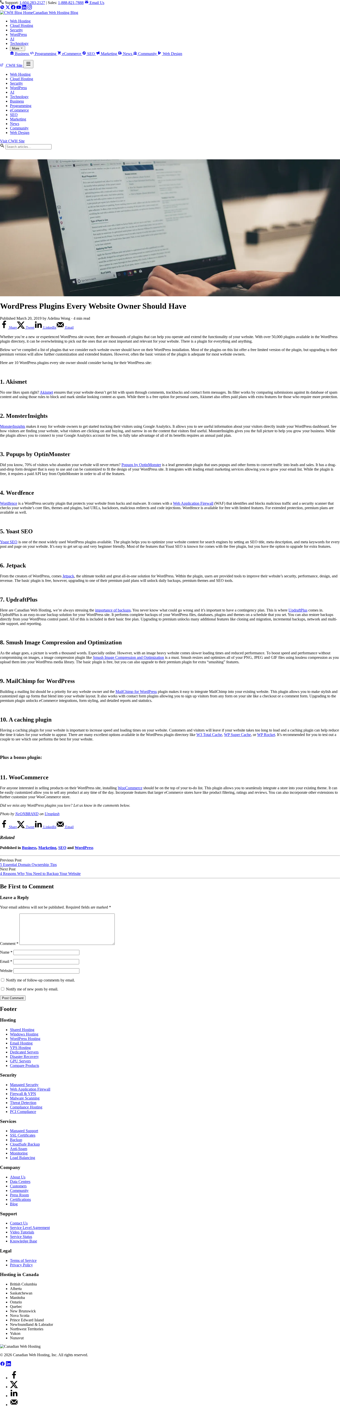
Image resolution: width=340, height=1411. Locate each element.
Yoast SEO (8, 542)
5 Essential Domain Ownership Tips (28, 864)
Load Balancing (22, 1158)
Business (22, 54)
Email (6, 961)
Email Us (96, 2)
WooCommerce (130, 788)
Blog (14, 1204)
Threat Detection (23, 1103)
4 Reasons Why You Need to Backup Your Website (40, 873)
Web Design (172, 54)
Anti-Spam (18, 1149)
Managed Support (24, 1131)
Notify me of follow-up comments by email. (40, 980)
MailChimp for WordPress (136, 691)
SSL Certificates (22, 1135)
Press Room (19, 1195)
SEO (91, 54)
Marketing (109, 54)
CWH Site (14, 65)
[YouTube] (19, 8)
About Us (17, 1177)
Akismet (46, 392)
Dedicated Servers (24, 1052)
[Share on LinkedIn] (14, 1396)
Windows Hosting (24, 1034)
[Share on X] (14, 1387)
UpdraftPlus (297, 610)
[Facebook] (13, 8)
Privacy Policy (21, 1265)
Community (147, 54)
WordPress (18, 34)
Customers (18, 1186)
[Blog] (2, 8)
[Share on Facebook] (14, 1378)
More (16, 48)
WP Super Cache (237, 735)
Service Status (21, 1236)
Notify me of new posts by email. (32, 989)
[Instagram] (29, 8)
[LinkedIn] (24, 8)
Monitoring (19, 1153)
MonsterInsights (12, 426)
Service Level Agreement (30, 1228)
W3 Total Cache (209, 735)
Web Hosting (20, 21)
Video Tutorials (22, 1232)
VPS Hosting (20, 1047)
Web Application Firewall (193, 503)
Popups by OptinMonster (141, 465)
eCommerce (71, 54)
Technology (19, 43)
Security (16, 30)
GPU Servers (20, 1061)
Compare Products (24, 1065)
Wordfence (8, 503)
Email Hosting (21, 1043)
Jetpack (68, 576)
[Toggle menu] (28, 64)
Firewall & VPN (23, 1094)
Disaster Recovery (24, 1056)
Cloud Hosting (21, 25)
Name (6, 952)
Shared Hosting (22, 1030)
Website (6, 971)
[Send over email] (14, 1405)
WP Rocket (266, 735)
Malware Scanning (25, 1098)
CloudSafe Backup (25, 1144)
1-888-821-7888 (71, 2)
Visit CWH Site (12, 141)
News (127, 54)
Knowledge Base (23, 1241)
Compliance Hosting (26, 1107)
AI (12, 39)
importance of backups (113, 610)
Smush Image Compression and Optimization (128, 657)
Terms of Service (23, 1260)
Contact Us (19, 1223)
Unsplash (52, 814)
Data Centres (20, 1181)
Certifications (20, 1199)
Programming (45, 54)
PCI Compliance (23, 1111)
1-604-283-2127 (32, 2)
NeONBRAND (27, 814)
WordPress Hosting (25, 1039)
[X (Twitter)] (8, 8)
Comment (9, 943)
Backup (16, 1140)
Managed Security (24, 1085)
